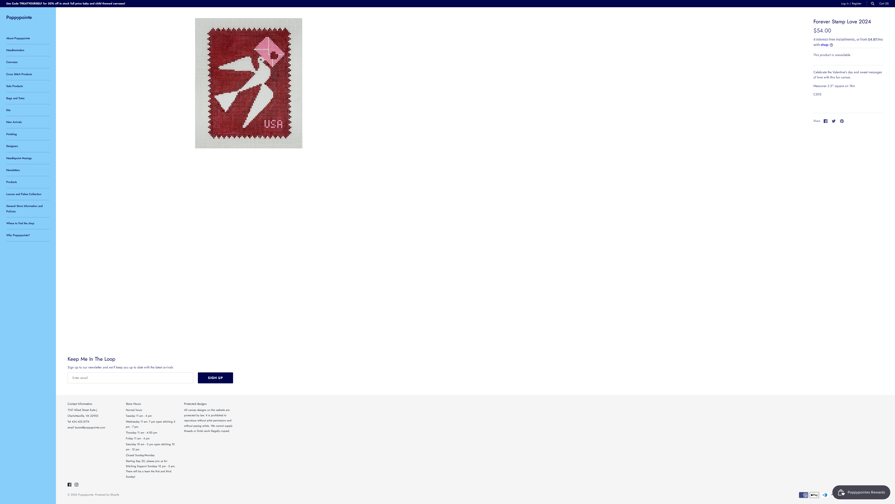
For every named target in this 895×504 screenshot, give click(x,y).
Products (11, 182)
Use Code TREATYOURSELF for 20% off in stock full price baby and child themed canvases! (65, 3)
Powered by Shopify (107, 495)
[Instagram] (76, 485)
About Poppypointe (18, 38)
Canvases (11, 62)
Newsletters (13, 170)
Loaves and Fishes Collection (23, 194)
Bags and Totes (15, 98)
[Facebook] (69, 485)
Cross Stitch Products (19, 74)
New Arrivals (14, 122)
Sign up (215, 377)
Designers (12, 146)
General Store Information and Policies (24, 208)
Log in (845, 3)
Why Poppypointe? (18, 235)
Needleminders (15, 50)
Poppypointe (85, 495)
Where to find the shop (20, 223)
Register (856, 3)
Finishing (11, 134)
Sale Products (14, 86)
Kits (8, 110)
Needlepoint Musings (19, 158)
